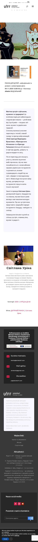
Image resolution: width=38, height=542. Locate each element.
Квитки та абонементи (19, 440)
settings (16, 535)
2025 (17, 302)
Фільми (19, 442)
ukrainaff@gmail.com (17, 370)
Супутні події (19, 445)
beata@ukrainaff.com (18, 360)
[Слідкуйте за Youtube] (22, 503)
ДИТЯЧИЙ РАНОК (17, 310)
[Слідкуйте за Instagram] (19, 503)
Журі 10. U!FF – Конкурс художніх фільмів (19, 456)
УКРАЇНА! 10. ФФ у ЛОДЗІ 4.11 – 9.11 (15, 468)
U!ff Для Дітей (25, 302)
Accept (5, 539)
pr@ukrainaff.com (16, 381)
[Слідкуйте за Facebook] (15, 503)
